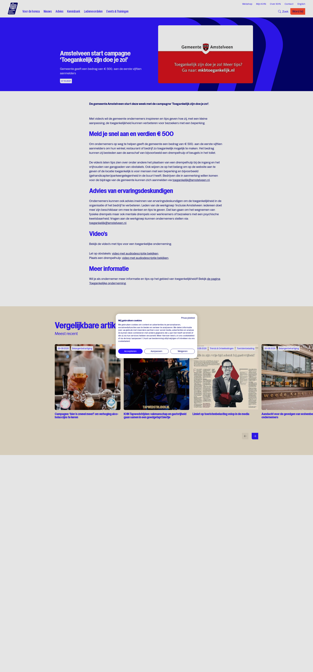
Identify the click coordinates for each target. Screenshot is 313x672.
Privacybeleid (188, 317)
